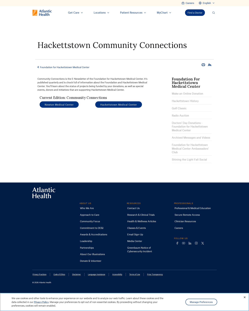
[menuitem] (188, 3)
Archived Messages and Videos (191, 137)
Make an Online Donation (187, 93)
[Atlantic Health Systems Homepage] (43, 193)
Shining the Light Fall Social (189, 159)
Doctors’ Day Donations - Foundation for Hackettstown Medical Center (190, 126)
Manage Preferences (201, 301)
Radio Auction (180, 115)
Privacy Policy (41, 301)
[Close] (245, 297)
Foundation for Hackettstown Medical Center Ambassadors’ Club (190, 148)
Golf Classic (179, 108)
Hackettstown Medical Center (118, 104)
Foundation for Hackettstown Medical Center (64, 67)
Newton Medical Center (59, 104)
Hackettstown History (185, 101)
